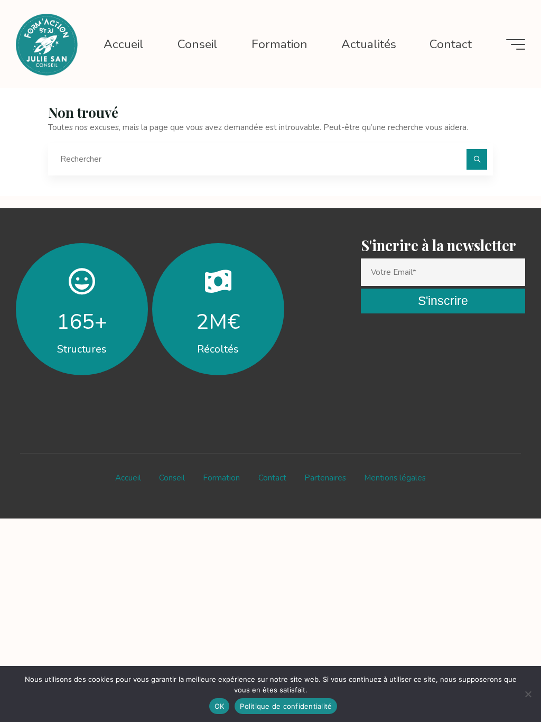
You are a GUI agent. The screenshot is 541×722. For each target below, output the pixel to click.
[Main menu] (515, 44)
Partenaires (325, 478)
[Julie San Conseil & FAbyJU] (47, 44)
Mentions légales (395, 478)
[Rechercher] (477, 159)
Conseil (172, 478)
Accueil (128, 478)
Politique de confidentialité (286, 706)
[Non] (528, 694)
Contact (272, 478)
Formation (221, 478)
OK (219, 706)
